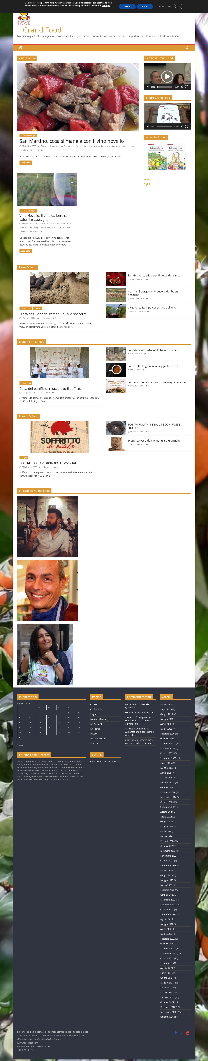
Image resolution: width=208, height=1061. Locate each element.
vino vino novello (34, 231)
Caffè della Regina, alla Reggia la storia (153, 366)
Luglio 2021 (166, 972)
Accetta (127, 6)
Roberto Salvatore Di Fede (53, 223)
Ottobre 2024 (167, 802)
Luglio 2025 (166, 762)
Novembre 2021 (168, 953)
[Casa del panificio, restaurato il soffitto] (59, 348)
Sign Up (94, 743)
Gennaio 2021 (167, 1002)
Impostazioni (165, 6)
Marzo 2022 (166, 933)
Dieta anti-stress (147, 712)
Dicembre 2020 (167, 1007)
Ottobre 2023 (167, 860)
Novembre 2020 (168, 1011)
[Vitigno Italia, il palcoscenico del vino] (116, 306)
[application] (167, 76)
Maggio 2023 (166, 880)
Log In (93, 714)
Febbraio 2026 (167, 733)
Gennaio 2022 (167, 943)
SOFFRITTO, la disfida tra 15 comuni (47, 463)
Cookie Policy (97, 709)
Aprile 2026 (165, 723)
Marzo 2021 (166, 992)
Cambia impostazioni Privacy (104, 761)
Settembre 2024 (168, 806)
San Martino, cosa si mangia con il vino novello (71, 141)
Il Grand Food (39, 29)
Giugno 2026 (166, 714)
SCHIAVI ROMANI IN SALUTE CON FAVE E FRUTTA (154, 426)
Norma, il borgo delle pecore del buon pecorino (153, 293)
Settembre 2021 (168, 963)
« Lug (20, 744)
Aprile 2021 (165, 987)
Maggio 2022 (166, 924)
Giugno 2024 (166, 821)
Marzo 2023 (166, 885)
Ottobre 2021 (167, 958)
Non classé (25, 308)
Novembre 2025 (168, 748)
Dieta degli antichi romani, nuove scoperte (53, 314)
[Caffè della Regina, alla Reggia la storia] (116, 364)
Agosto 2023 (166, 870)
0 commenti (68, 146)
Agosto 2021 (166, 968)
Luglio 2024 (166, 816)
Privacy (93, 733)
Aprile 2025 (165, 772)
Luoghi (24, 457)
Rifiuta (144, 6)
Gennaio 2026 (167, 738)
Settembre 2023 (168, 865)
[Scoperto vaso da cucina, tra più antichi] (116, 439)
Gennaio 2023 (167, 894)
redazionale (45, 318)
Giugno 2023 (166, 875)
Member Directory (99, 719)
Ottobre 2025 (167, 753)
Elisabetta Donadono (50, 146)
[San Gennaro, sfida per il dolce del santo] (116, 274)
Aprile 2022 (165, 928)
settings (106, 5)
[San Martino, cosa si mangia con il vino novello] (78, 65)
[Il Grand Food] (20, 48)
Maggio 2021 (166, 982)
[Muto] (181, 86)
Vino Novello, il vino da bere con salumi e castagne (44, 217)
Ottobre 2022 (167, 909)
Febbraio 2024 (167, 841)
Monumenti (26, 383)
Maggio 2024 (166, 826)
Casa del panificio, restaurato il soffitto (50, 388)
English (147, 184)
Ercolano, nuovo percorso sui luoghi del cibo (157, 382)
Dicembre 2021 (167, 948)
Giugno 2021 (166, 977)
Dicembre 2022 (167, 899)
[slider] (164, 87)
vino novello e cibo (35, 150)
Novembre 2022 (168, 904)
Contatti (94, 704)
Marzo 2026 (166, 728)
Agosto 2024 (166, 811)
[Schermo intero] (186, 86)
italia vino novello (58, 227)
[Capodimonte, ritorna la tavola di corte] (116, 348)
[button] (167, 76)
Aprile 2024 (165, 831)
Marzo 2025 (166, 777)
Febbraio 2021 (167, 997)
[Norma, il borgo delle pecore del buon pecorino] (116, 290)
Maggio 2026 (166, 719)
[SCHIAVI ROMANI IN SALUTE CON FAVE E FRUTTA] (116, 423)
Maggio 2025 (166, 767)
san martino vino (112, 146)
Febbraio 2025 (167, 782)
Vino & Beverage (28, 135)
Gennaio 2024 (167, 845)
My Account (96, 723)
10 (20, 722)
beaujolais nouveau (41, 227)
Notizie (37, 308)
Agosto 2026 (166, 704)
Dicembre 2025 (167, 743)
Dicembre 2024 (167, 792)
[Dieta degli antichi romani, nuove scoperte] (59, 274)
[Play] (147, 86)
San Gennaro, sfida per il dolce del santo (154, 275)
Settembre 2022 (168, 914)
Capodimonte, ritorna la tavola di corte (153, 350)
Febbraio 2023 (167, 889)
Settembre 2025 (168, 758)
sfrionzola (125, 146)
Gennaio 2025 (167, 787)
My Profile (95, 728)
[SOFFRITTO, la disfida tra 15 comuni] (59, 423)
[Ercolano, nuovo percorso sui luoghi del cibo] (116, 381)
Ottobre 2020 (167, 1016)
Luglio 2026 (166, 709)
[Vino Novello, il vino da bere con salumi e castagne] (47, 175)
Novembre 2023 (168, 855)
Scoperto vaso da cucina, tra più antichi (154, 440)
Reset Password (98, 738)
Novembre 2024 (168, 797)
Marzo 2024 (166, 836)
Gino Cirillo (130, 712)
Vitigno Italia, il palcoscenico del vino (152, 307)
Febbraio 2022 (167, 938)
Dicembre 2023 (167, 850)
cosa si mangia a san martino (91, 146)
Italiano (147, 179)
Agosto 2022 (166, 919)
